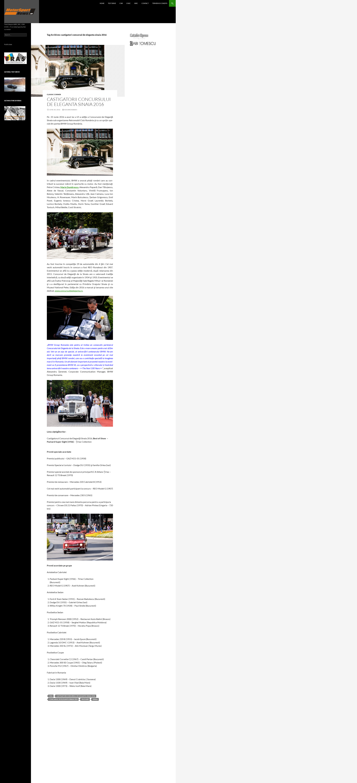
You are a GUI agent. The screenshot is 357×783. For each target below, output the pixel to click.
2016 (51, 696)
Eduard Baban (70, 110)
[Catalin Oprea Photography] (139, 36)
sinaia (95, 699)
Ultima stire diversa (12, 100)
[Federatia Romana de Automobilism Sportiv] (15, 58)
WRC (136, 3)
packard (85, 699)
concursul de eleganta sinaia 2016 (63, 699)
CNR (121, 3)
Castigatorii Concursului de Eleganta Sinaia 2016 (79, 101)
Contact (145, 3)
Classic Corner (54, 94)
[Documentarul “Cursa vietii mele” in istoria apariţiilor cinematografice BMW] (14, 113)
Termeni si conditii (159, 3)
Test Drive (112, 3)
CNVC (128, 3)
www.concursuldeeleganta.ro (69, 290)
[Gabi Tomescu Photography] (143, 43)
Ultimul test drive (12, 72)
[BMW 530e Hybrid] (14, 85)
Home (102, 3)
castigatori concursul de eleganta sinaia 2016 (75, 696)
